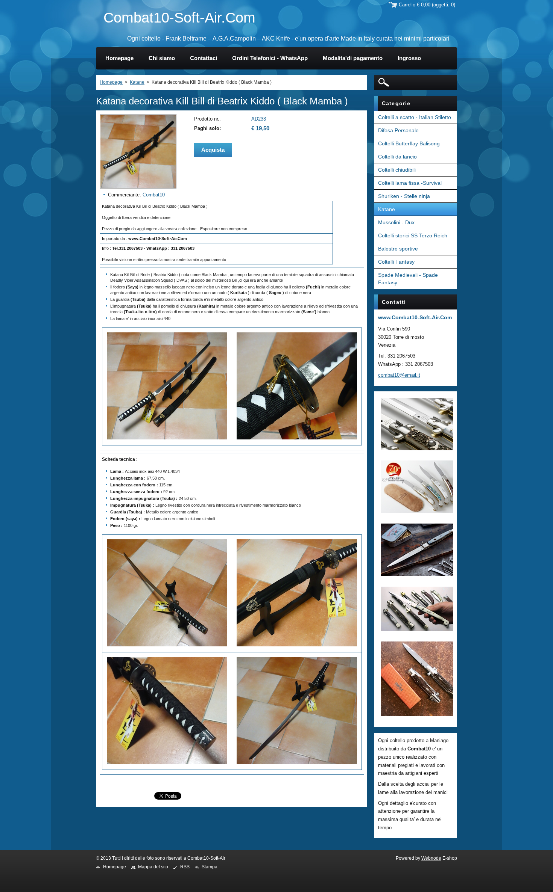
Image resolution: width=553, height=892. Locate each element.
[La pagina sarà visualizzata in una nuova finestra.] (138, 187)
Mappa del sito (153, 867)
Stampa (209, 867)
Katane (137, 82)
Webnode (431, 858)
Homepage (111, 82)
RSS (185, 867)
